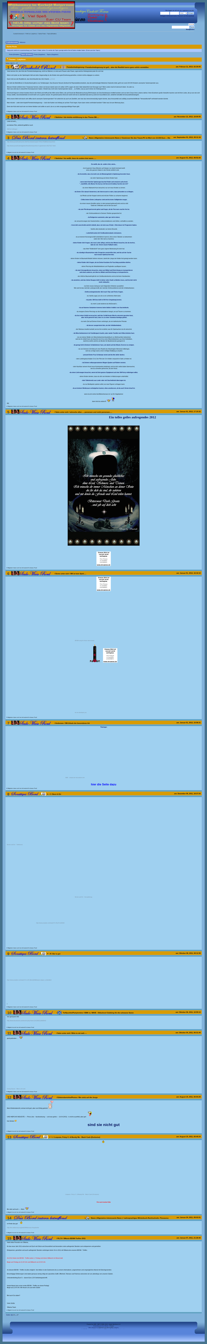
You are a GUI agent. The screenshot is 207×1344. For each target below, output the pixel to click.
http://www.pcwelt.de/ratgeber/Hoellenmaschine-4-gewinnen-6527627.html (31, 146)
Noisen (112, 1326)
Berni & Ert (56, 794)
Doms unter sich (62, 574)
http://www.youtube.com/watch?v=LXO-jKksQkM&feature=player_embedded (29, 980)
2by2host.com (102, 1327)
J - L (51, 1137)
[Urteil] (53, 79)
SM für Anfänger (12, 129)
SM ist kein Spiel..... (78, 574)
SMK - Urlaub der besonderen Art (75, 777)
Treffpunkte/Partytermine (72, 1013)
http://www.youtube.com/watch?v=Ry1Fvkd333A (50, 923)
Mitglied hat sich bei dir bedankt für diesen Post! (20, 152)
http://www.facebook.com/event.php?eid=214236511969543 (26, 1020)
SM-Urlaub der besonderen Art (77, 723)
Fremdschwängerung (75, 67)
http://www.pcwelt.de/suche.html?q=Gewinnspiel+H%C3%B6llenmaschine (31, 142)
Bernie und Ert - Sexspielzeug (83, 897)
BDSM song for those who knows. (85, 640)
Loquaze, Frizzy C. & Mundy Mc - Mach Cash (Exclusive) (77, 1137)
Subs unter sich (61, 412)
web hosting (109, 1327)
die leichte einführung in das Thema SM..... (81, 117)
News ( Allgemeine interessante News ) (104, 138)
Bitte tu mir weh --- (79, 1033)
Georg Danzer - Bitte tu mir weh (16, 1088)
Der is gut (56, 954)
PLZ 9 (60, 1238)
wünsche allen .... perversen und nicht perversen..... (91, 412)
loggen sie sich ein (173, 10)
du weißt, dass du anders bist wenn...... (80, 158)
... (15, 63)
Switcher (59, 117)
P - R (49, 954)
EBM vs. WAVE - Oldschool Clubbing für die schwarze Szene (109, 1013)
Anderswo (59, 723)
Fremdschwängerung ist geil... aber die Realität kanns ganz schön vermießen (117, 67)
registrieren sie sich (188, 10)
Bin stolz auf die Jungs (88, 1097)
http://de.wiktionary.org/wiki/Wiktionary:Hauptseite (23, 1227)
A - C (49, 794)
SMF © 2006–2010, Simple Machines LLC (109, 1324)
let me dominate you (80, 712)
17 (17, 63)
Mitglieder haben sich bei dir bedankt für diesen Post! (21, 111)
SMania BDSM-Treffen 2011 (75, 1238)
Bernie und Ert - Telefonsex (15, 844)
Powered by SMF (91, 1324)
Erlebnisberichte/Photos (67, 1097)
